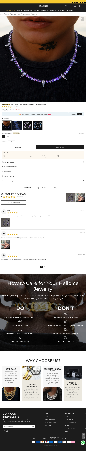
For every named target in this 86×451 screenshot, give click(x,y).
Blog (66, 431)
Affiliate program (70, 428)
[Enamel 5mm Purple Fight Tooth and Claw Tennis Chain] (27, 125)
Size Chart (48, 425)
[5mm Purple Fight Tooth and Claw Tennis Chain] (6, 125)
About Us (67, 416)
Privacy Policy (69, 419)
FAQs (46, 416)
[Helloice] (43, 1)
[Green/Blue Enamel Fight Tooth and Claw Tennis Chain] (38, 125)
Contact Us (68, 425)
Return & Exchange (50, 422)
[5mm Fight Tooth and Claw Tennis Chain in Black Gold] (17, 125)
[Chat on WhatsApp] (83, 442)
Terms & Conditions (70, 422)
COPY (80, 114)
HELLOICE (52, 445)
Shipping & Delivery (50, 419)
